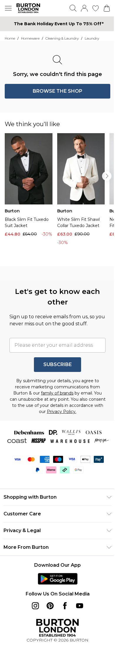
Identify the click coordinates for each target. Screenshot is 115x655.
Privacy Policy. (61, 411)
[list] (60, 197)
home (10, 38)
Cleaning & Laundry (62, 38)
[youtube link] (79, 605)
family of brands (57, 393)
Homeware (30, 38)
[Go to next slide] (106, 176)
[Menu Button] (8, 8)
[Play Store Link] (58, 579)
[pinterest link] (50, 605)
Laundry (92, 38)
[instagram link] (35, 605)
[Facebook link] (64, 605)
